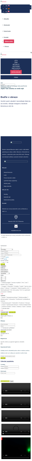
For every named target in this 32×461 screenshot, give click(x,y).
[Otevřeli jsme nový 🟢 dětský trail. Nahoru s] (16, 128)
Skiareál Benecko (8, 172)
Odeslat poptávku (5, 381)
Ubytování (7, 25)
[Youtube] (13, 241)
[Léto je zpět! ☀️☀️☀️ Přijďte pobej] (16, 133)
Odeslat (3, 358)
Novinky (6, 194)
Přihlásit (7, 46)
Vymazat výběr (4, 312)
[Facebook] (3, 241)
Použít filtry (12, 312)
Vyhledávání (4, 314)
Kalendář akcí (7, 197)
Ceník (5, 175)
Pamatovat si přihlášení (8, 328)
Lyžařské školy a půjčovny (10, 180)
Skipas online (9, 41)
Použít (2, 264)
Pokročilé (3, 266)
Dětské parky (7, 183)
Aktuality (6, 19)
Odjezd (2, 253)
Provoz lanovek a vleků (9, 178)
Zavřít (11, 381)
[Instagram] (8, 241)
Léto (16, 60)
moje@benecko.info (16, 230)
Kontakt (6, 37)
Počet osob (3, 255)
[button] (2, 293)
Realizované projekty (9, 200)
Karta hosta (7, 31)
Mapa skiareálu (7, 186)
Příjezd (2, 251)
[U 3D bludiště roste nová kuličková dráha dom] (16, 113)
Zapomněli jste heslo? (6, 329)
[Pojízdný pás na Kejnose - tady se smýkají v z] (16, 118)
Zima (16, 62)
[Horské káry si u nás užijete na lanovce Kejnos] (16, 122)
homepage (14, 86)
